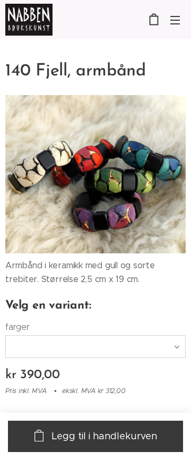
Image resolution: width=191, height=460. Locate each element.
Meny (175, 19)
